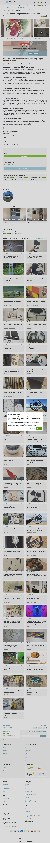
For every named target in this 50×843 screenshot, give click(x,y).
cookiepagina (11, 422)
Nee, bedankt (32, 428)
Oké (39, 428)
